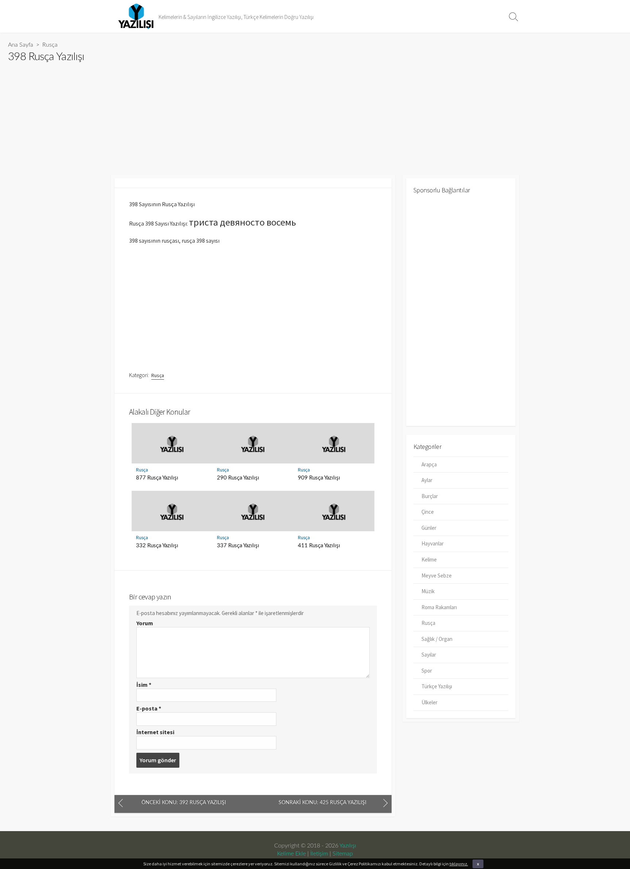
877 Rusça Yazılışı (157, 478)
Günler (428, 527)
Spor (426, 670)
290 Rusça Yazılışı (238, 478)
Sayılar (428, 654)
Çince (427, 511)
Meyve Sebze (436, 575)
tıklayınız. (459, 863)
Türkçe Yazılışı (436, 686)
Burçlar (429, 496)
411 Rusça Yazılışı (319, 545)
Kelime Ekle (291, 854)
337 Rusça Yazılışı (238, 545)
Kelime (429, 559)
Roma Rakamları (439, 607)
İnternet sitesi (155, 732)
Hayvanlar (432, 543)
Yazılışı (347, 846)
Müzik (428, 591)
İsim (143, 684)
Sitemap (342, 854)
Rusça (50, 45)
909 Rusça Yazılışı (319, 478)
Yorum (144, 623)
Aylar (426, 480)
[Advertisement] (227, 115)
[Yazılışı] (136, 16)
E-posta (148, 708)
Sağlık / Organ (436, 638)
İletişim (319, 854)
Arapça (429, 464)
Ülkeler (429, 702)
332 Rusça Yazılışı (157, 545)
